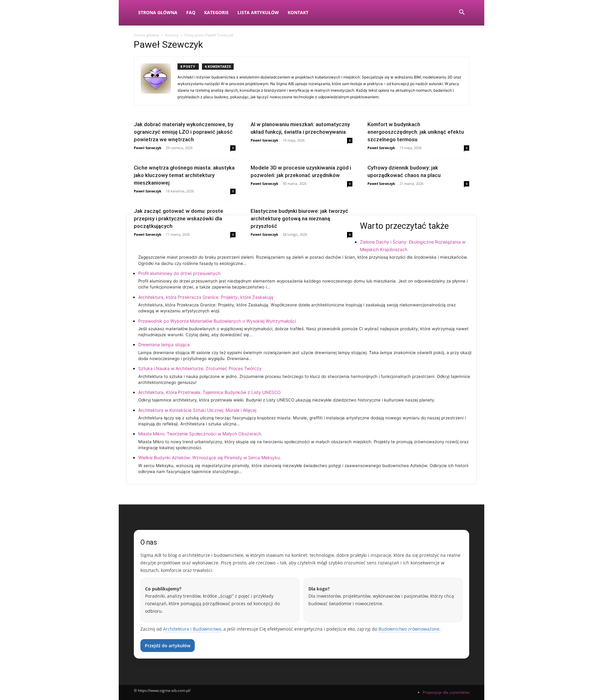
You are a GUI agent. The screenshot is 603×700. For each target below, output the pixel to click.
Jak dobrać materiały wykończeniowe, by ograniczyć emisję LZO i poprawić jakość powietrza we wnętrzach (183, 132)
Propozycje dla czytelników (446, 692)
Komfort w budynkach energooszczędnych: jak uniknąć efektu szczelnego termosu (415, 132)
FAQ (190, 12)
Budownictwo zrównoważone (408, 629)
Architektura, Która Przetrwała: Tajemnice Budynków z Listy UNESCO (209, 392)
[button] (461, 13)
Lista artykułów (258, 12)
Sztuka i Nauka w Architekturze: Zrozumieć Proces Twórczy (200, 368)
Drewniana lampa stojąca (164, 344)
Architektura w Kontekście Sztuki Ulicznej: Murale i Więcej (197, 410)
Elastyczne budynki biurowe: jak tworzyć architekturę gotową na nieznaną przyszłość (299, 218)
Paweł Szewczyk (147, 147)
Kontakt (298, 12)
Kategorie (216, 12)
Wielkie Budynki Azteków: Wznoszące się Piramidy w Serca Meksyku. (209, 457)
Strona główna (146, 35)
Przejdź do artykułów (167, 646)
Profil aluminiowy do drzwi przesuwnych (179, 273)
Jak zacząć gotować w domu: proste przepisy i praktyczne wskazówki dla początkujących (178, 218)
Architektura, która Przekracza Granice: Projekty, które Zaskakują (205, 297)
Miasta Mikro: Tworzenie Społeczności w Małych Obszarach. (200, 433)
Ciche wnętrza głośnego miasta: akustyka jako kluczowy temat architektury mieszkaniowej (184, 175)
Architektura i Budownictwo (192, 629)
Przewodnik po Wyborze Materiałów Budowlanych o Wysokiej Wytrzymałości (217, 321)
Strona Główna (157, 12)
